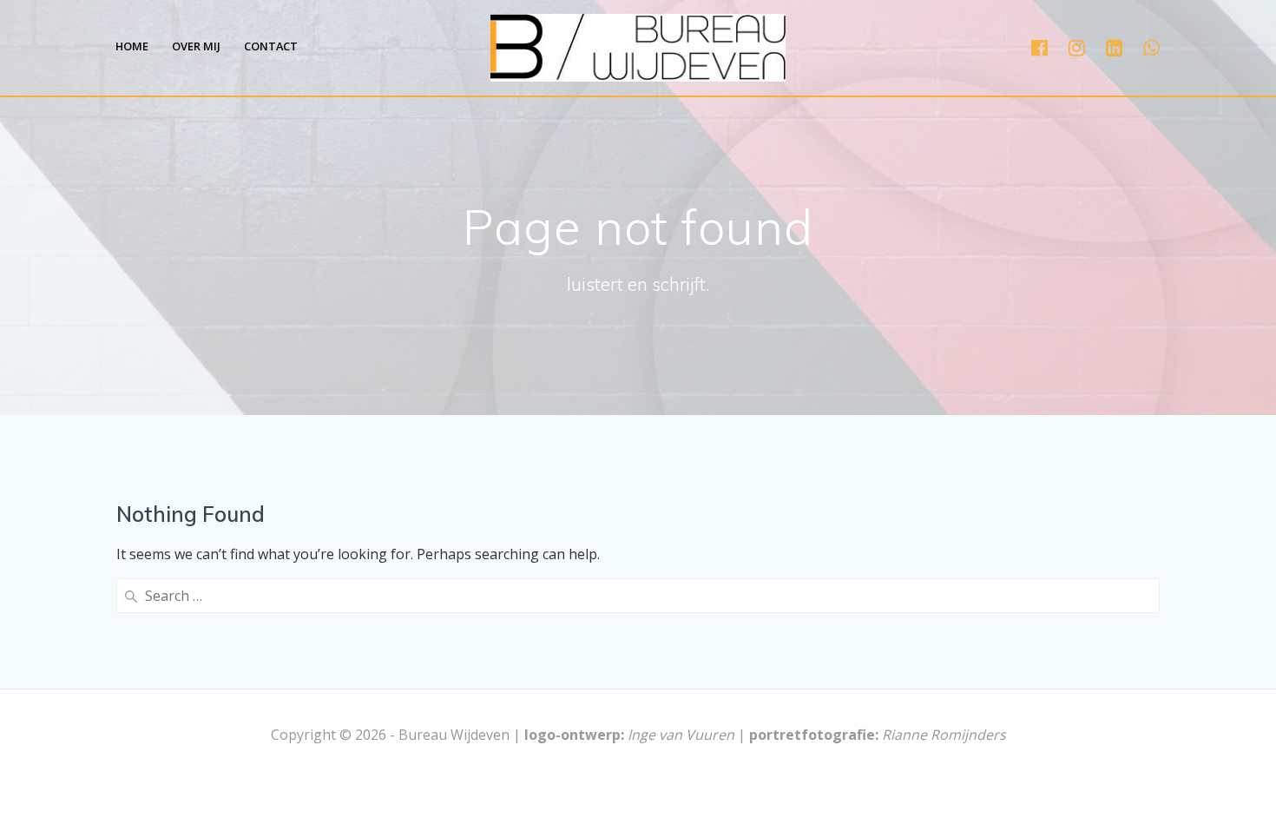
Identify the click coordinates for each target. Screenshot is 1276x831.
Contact (271, 46)
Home (131, 46)
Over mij (196, 46)
